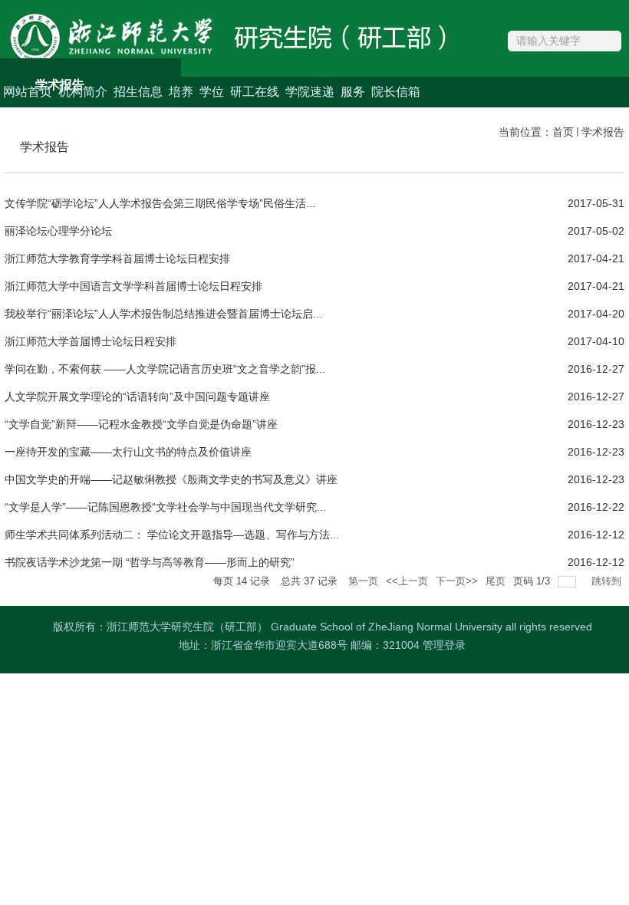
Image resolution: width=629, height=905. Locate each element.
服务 (353, 91)
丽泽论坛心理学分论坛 (58, 231)
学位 (211, 91)
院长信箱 (395, 91)
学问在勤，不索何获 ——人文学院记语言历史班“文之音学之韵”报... (165, 369)
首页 (563, 132)
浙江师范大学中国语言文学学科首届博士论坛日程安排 (133, 286)
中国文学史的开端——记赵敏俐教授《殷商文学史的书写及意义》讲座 (171, 479)
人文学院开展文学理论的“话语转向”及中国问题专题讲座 (137, 396)
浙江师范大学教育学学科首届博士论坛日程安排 (117, 258)
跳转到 (607, 581)
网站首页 (27, 91)
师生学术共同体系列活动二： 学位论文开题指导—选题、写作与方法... (172, 534)
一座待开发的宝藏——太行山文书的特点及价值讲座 (128, 452)
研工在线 (254, 91)
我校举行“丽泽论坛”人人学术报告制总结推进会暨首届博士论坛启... (163, 314)
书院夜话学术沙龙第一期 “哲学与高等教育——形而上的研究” (150, 562)
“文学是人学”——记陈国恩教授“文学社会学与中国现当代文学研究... (165, 507)
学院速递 (309, 91)
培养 (181, 91)
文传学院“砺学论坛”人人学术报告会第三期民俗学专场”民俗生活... (160, 203)
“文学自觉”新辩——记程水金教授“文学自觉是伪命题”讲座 (141, 424)
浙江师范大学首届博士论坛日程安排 (90, 341)
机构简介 (82, 91)
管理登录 (444, 645)
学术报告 (602, 132)
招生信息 (138, 91)
